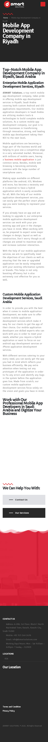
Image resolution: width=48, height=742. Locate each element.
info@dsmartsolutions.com (24, 639)
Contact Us (21, 499)
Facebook (27, 718)
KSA (6, 658)
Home (5, 18)
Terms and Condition (12, 707)
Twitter (13, 718)
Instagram (6, 718)
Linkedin (20, 718)
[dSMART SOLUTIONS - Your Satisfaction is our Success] (14, 4)
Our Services (22, 512)
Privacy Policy (9, 711)
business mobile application (19, 159)
